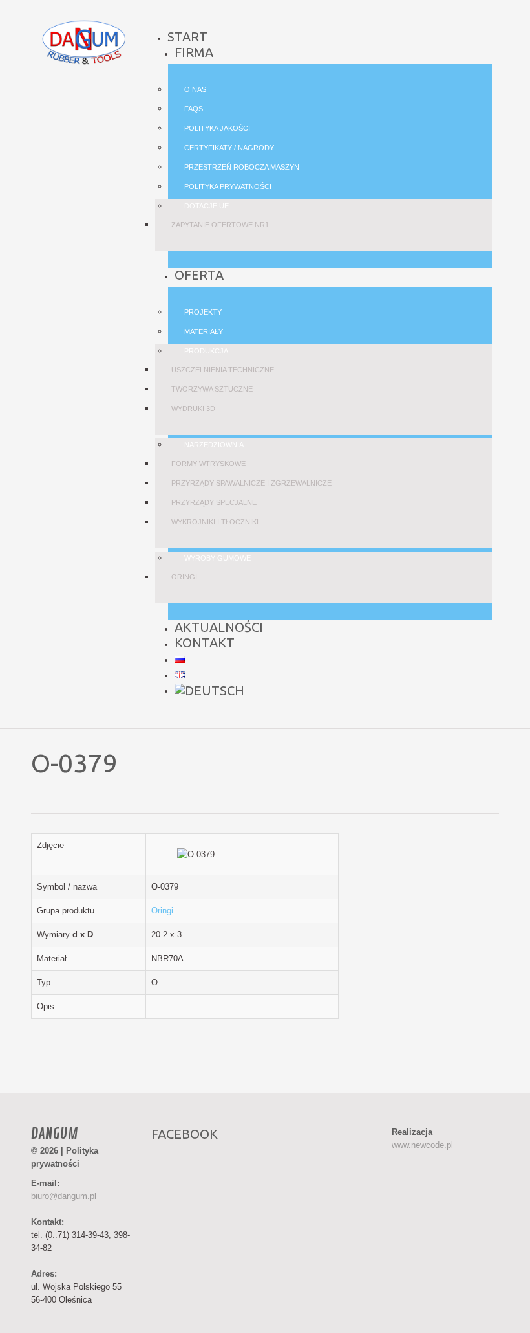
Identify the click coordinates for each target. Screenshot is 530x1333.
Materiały (203, 331)
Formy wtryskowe (208, 463)
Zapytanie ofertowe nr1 (220, 225)
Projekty (203, 312)
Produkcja (206, 351)
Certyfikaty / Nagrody (229, 147)
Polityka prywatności (227, 186)
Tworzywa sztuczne (212, 389)
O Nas (195, 89)
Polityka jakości (217, 128)
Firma (194, 52)
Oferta (199, 274)
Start (187, 36)
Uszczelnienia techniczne (222, 370)
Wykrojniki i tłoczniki (215, 522)
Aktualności (219, 627)
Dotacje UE (206, 206)
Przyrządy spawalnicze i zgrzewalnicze (251, 483)
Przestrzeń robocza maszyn (241, 167)
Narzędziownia (214, 445)
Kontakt (205, 642)
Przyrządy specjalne (214, 502)
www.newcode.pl (422, 1145)
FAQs (193, 109)
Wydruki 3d (193, 408)
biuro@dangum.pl (63, 1196)
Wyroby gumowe (217, 558)
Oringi (184, 577)
